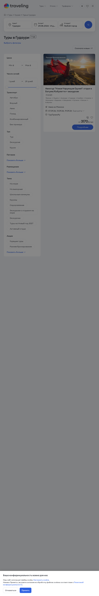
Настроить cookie (41, 580)
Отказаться (10, 590)
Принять (25, 590)
